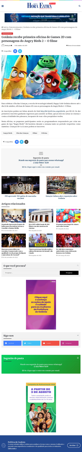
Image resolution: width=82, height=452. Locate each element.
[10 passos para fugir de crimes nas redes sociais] (68, 216)
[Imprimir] (26, 142)
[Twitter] (20, 51)
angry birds (8, 133)
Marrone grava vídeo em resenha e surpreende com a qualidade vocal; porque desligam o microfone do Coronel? (14, 252)
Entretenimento (15, 27)
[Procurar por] (79, 6)
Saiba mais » (12, 448)
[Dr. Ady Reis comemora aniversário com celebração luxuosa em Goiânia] (68, 240)
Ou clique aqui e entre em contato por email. (42, 167)
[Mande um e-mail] (11, 45)
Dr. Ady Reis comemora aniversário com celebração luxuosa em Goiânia (66, 251)
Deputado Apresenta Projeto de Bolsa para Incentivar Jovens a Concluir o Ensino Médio (13, 226)
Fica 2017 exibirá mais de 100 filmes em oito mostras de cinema (39, 226)
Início (5, 27)
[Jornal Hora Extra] (41, 6)
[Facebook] (15, 51)
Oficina (44, 133)
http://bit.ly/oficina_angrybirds (52, 111)
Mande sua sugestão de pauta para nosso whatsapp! (41, 365)
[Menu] (3, 6)
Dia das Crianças (22, 133)
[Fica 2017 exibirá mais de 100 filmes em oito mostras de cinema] (41, 216)
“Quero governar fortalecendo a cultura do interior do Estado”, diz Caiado (41, 251)
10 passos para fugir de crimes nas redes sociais (67, 225)
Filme (35, 133)
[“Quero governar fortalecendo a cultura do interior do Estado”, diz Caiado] (41, 240)
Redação (7, 45)
